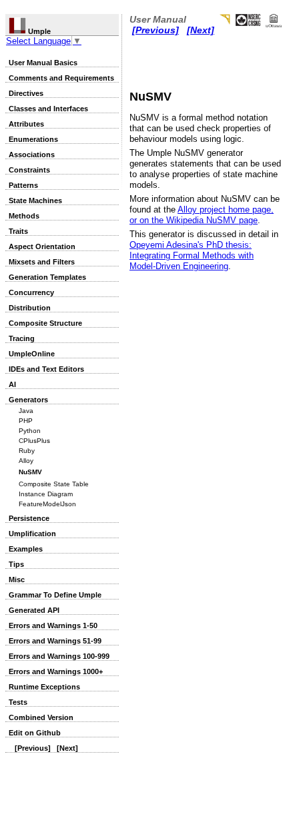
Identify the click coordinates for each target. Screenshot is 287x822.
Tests (18, 702)
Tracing (22, 338)
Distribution (30, 308)
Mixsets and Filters (42, 262)
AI (12, 384)
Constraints (29, 170)
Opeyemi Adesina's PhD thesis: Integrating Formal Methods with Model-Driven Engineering (191, 255)
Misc (17, 580)
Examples (26, 549)
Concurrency (31, 292)
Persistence (29, 518)
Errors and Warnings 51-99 (55, 641)
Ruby (27, 450)
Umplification (32, 534)
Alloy (26, 460)
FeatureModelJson (47, 504)
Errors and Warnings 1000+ (56, 671)
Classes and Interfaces (48, 109)
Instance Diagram (46, 494)
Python (30, 430)
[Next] (67, 748)
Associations (32, 155)
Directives (26, 93)
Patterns (23, 185)
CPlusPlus (34, 440)
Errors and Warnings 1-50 (53, 625)
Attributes (26, 124)
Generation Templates (47, 277)
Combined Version (41, 717)
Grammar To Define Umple (55, 595)
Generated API (34, 610)
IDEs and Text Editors (46, 369)
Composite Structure (45, 323)
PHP (26, 420)
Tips (16, 564)
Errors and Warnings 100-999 (59, 656)
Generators (28, 400)
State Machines (35, 201)
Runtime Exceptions (44, 687)
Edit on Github (35, 733)
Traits (18, 231)
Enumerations (33, 139)
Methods (24, 216)
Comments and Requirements (61, 78)
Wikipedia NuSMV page (212, 220)
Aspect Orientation (42, 246)
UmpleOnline (32, 354)
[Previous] (33, 748)
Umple (38, 31)
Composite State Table (54, 484)
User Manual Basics (43, 63)
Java (26, 410)
